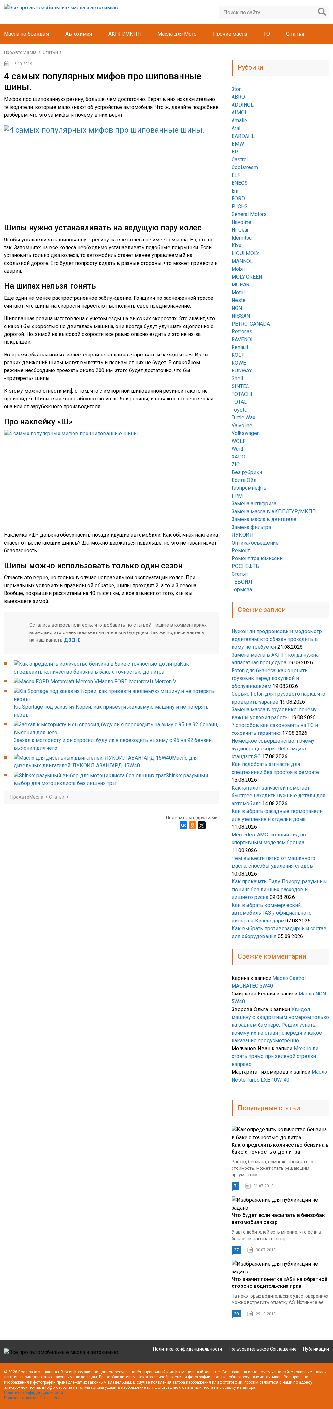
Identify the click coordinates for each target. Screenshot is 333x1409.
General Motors (249, 214)
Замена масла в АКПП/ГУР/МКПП (274, 511)
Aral (236, 128)
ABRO (238, 97)
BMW (238, 144)
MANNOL (242, 261)
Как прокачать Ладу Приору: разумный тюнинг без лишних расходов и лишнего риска (279, 889)
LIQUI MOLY (245, 253)
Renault (240, 347)
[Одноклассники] (192, 825)
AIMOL (239, 112)
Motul (238, 292)
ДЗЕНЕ (72, 640)
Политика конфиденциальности (187, 1349)
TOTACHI (242, 394)
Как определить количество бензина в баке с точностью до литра (280, 1148)
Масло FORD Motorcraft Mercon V (137, 681)
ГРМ (237, 496)
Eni (235, 191)
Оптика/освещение (255, 543)
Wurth (238, 449)
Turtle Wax (243, 417)
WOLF (239, 441)
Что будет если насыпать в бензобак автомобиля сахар (278, 1218)
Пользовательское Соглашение (263, 1349)
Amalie (239, 120)
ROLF (238, 355)
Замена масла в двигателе (264, 519)
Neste (239, 300)
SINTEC (240, 386)
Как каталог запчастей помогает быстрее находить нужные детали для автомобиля (278, 795)
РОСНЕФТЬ (245, 566)
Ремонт (241, 550)
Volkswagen (246, 433)
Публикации (316, 1349)
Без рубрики (247, 472)
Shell (237, 378)
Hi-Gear (240, 230)
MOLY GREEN (247, 277)
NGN (237, 308)
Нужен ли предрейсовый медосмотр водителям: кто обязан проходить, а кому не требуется (277, 639)
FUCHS (240, 206)
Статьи (295, 34)
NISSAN (241, 316)
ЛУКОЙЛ (243, 535)
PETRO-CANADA (251, 324)
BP (235, 152)
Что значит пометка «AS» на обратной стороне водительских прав (279, 1282)
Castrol (240, 159)
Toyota (239, 410)
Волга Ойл (244, 480)
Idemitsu (242, 238)
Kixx (236, 245)
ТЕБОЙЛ (242, 582)
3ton (237, 89)
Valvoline (242, 425)
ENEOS (240, 183)
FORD (238, 199)
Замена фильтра (251, 527)
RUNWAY (242, 371)
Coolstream (245, 167)
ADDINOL (243, 105)
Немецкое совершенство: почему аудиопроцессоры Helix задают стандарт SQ (273, 749)
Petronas (242, 331)
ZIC (236, 464)
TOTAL (239, 402)
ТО (266, 34)
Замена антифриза (254, 504)
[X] (202, 825)
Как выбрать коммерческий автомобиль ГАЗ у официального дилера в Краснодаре (272, 913)
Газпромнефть (249, 488)
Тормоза (242, 590)
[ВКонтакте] (183, 825)
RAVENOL (243, 339)
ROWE (239, 363)
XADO (238, 457)
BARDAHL (243, 136)
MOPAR (240, 285)
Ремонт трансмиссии (257, 558)
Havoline (241, 222)
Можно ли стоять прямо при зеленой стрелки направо (275, 1056)
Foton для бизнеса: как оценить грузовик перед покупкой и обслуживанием (270, 678)
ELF (236, 175)
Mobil (238, 269)
